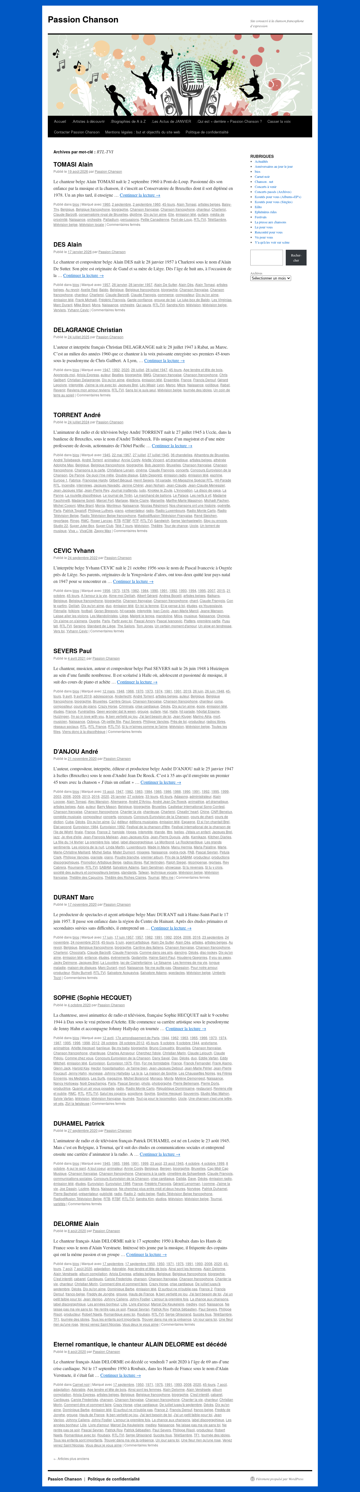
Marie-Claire (139, 500)
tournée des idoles (197, 389)
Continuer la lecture (140, 195)
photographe (162, 1083)
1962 (175, 1037)
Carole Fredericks (118, 1278)
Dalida (181, 1178)
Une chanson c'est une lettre (210, 1098)
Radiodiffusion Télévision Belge (77, 1198)
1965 (194, 1037)
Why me (167, 877)
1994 (192, 590)
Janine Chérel (132, 485)
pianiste (97, 857)
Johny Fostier (140, 1298)
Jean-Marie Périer (198, 1068)
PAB (191, 852)
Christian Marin (174, 1052)
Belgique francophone (93, 209)
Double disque (127, 475)
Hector (96, 1068)
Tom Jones (144, 625)
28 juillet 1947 (156, 369)
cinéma (141, 469)
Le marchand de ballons (152, 495)
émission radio (175, 475)
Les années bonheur (103, 1304)
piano (119, 510)
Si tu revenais (193, 867)
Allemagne (119, 801)
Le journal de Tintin (117, 495)
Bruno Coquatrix (161, 1047)
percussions (129, 219)
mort (216, 716)
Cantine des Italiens (148, 947)
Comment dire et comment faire (123, 1283)
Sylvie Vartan (63, 1098)
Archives (256, 273)
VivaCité (86, 530)
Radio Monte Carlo (201, 510)
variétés (59, 1203)
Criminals (126, 706)
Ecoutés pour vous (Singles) (273, 201)
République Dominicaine (175, 1088)
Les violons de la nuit (88, 846)
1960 (106, 204)
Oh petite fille (111, 721)
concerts (182, 469)
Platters (189, 620)
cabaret (80, 1278)
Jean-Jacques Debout (166, 1068)
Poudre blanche (127, 857)
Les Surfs (98, 1078)
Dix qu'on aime (155, 214)
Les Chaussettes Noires (197, 1073)
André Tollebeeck (66, 459)
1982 (135, 590)
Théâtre (157, 525)
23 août (156, 1163)
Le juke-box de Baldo (193, 299)
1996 (76, 1042)
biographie (120, 209)
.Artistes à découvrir (88, 121)
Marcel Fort (105, 500)
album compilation (93, 1273)
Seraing (79, 625)
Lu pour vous (264, 227)
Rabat (225, 384)
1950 (161, 1263)
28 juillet (137, 369)
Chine (204, 811)
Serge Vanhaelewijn (186, 520)
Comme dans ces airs (156, 952)
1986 (167, 791)
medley (191, 1304)
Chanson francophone (178, 209)
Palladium (111, 219)
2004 (177, 937)
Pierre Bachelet (65, 1193)
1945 (106, 454)
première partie (208, 620)
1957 (106, 284)
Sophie (149, 1093)
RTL (83, 726)
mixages (143, 852)
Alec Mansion (98, 801)
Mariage (121, 500)
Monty (168, 1078)
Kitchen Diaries (219, 836)
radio (150, 510)
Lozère (83, 1188)
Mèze (181, 384)
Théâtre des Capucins (86, 877)
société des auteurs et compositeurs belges (86, 872)
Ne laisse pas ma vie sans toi (198, 1424)
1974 (159, 691)
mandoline (164, 615)
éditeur (122, 821)
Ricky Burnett (81, 972)
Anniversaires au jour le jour (274, 166)
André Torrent (92, 459)
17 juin (107, 937)
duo (109, 605)
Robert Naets (92, 1314)
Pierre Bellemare (186, 1083)
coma (218, 701)
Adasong (181, 796)
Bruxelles (173, 464)
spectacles (176, 972)
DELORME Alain (76, 1223)
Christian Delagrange (83, 379)
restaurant (204, 1088)
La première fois (97, 841)
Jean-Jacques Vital (68, 490)
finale (79, 831)
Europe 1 (60, 480)
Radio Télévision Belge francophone (108, 515)
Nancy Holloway (65, 1083)
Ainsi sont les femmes (185, 1268)
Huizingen (61, 716)
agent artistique (137, 942)
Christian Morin (86, 1283)
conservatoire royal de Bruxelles (103, 214)
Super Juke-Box (82, 525)
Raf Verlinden (154, 862)
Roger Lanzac (101, 520)
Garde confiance (139, 299)
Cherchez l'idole (148, 1052)
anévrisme (209, 1042)
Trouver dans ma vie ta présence (167, 1319)
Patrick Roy (159, 1309)
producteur (196, 721)
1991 (164, 590)
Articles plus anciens (71, 1458)
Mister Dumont (124, 852)
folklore (74, 610)
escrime (216, 475)
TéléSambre (217, 219)
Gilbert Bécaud (120, 480)
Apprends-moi (64, 374)
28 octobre (109, 1042)
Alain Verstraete (65, 1273)
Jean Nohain (155, 485)
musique (190, 615)
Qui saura (143, 304)
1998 (86, 1042)
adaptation (102, 1268)
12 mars (108, 691)
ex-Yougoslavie (210, 605)
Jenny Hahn (77, 1073)
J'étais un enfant (198, 831)
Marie (222, 846)
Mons (96, 304)
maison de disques (82, 967)
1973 (116, 590)
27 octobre (135, 796)
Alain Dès (186, 284)
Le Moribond (164, 841)
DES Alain (67, 244)
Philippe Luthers (100, 510)
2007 (211, 590)
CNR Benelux (221, 811)
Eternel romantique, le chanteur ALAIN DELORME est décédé (140, 1344)
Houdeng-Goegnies (192, 957)
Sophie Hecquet (169, 1093)
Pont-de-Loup (181, 219)
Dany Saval (161, 1057)
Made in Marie (159, 846)
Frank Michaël (86, 299)
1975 (180, 1263)
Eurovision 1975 (119, 1062)
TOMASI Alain (73, 164)
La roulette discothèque (83, 495)
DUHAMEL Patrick (79, 1123)
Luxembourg (136, 846)
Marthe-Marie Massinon (184, 500)
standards (128, 872)
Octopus (93, 721)
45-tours (168, 204)
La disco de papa (207, 490)
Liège (124, 615)
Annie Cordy (130, 459)
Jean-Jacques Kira (134, 836)
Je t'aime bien (136, 1068)
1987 (57, 1042)
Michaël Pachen (216, 500)
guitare (203, 214)
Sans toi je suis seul (140, 389)
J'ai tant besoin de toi (155, 716)
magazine (114, 1078)
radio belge (146, 1193)
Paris (57, 510)
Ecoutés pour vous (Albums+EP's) (278, 196)
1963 (184, 1037)
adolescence (103, 696)
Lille (124, 1304)
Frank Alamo (222, 1062)
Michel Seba (101, 852)
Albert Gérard (147, 595)
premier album (152, 857)
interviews (84, 485)
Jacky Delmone (65, 962)
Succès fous (202, 1314)
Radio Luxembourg (170, 510)
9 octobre (167, 1042)
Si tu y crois (213, 867)
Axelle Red (89, 289)
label (115, 841)
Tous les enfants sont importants (115, 1319)
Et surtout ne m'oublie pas (177, 1288)
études (192, 605)
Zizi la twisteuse (77, 1103)
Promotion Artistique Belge (101, 862)
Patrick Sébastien (183, 1309)
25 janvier (118, 796)
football (87, 610)
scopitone (135, 1093)
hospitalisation (113, 1068)
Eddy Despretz (151, 475)
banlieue (103, 1047)
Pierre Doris (210, 1083)
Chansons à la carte (90, 469)
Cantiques (95, 1278)
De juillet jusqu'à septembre (180, 1404)
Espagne (188, 821)
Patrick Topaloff (74, 510)
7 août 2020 (83, 1268)
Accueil (60, 121)
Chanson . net (264, 181)
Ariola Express (88, 374)
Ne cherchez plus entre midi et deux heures (152, 1188)
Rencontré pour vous (269, 232)
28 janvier (119, 284)
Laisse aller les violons (70, 615)
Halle (174, 711)
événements (120, 957)
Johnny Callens (116, 1298)
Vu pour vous (264, 237)
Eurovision (97, 1062)
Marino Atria (202, 716)
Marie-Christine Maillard (71, 852)
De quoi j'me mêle (100, 475)
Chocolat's (77, 952)
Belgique (67, 209)
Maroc (171, 384)
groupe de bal (165, 299)
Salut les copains (113, 1093)
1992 (116, 369)
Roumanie (76, 867)
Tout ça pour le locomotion (156, 1098)
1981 (168, 691)
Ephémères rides (266, 212)
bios (76, 204)
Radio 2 (130, 1193)
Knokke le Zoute (160, 490)
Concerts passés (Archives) (273, 191)
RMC (85, 520)
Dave (192, 1178)
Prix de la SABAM (178, 857)
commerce (166, 294)
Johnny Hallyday (117, 1073)
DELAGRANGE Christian (87, 329)
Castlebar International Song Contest (196, 806)
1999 (225, 791)
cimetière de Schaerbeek (186, 1173)
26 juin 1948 (214, 691)
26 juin (198, 691)
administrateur (200, 796)
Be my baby (120, 1047)
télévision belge (65, 224)
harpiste (118, 831)
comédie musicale (67, 816)
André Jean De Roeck (169, 801)
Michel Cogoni (64, 505)
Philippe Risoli (184, 1429)
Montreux (114, 505)
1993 (183, 590)
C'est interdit (62, 1278)
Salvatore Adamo (126, 867)
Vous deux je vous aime (140, 1324)
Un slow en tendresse (214, 625)
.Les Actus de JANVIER (171, 121)
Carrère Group (120, 701)
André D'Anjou (140, 801)
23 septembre (212, 937)
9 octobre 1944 (187, 1042)
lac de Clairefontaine (136, 962)
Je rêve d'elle (71, 836)
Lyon (160, 384)
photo (145, 1083)
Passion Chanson (83, 19)
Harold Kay (80, 1068)
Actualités (261, 161)
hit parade (163, 480)
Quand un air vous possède (93, 1088)
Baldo (103, 289)
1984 (144, 590)
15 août (108, 791)
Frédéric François (112, 299)
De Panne (77, 475)
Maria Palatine (205, 846)
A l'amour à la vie (94, 595)
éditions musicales (143, 821)
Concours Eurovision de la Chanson (161, 816)
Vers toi (59, 630)
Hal (165, 711)
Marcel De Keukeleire (167, 1304)
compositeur (185, 294)
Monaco (156, 1078)
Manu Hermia (181, 846)
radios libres (215, 721)
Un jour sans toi (205, 1319)
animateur (112, 459)
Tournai (153, 877)
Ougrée (94, 620)
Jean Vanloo (92, 1298)
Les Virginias (221, 299)
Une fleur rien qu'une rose (201, 1440)
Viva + (73, 530)
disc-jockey (208, 952)
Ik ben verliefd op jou (122, 716)
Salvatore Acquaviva (123, 972)
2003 (57, 796)
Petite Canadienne (155, 219)
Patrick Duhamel (214, 1188)
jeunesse (96, 1073)
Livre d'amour (139, 1304)
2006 (67, 796)
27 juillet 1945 (158, 454)
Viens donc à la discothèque (83, 731)
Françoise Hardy (94, 480)
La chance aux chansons (209, 1298)
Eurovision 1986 (117, 1183)
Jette (185, 836)
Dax (175, 1057)
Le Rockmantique (189, 841)
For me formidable (156, 1062)
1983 (139, 791)
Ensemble (171, 379)
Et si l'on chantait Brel (213, 821)
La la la (137, 1073)
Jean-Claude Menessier (206, 485)
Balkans (213, 595)
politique (212, 384)
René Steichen (205, 515)
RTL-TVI (200, 219)
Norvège (193, 1188)
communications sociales (72, 1178)
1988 (177, 791)
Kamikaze (198, 836)
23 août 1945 (173, 1163)
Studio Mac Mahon (215, 1093)
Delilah (74, 605)
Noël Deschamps (93, 1083)
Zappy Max (102, 530)
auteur (105, 374)
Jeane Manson (211, 610)
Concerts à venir (265, 186)
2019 (187, 691)
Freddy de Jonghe (100, 1293)
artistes (197, 942)
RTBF (126, 520)
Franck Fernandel (197, 1062)
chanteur (203, 209)
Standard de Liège (101, 625)
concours (125, 816)
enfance (91, 957)
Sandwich (161, 520)
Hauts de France (141, 1293)
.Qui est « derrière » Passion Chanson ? (229, 121)
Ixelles (179, 831)
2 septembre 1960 (147, 204)
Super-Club (104, 525)
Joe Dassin (68, 1188)
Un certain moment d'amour (176, 625)
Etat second (62, 826)
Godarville (139, 957)
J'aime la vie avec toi (100, 384)
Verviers (59, 309)
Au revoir (72, 289)
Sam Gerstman (152, 867)
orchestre (94, 219)
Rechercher (296, 257)
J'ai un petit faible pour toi (193, 1414)
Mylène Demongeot (190, 1078)
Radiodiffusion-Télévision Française (165, 515)
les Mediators (79, 1078)
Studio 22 (60, 525)
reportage (60, 520)
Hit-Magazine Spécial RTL (193, 480)
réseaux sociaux (65, 726)
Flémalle (60, 610)
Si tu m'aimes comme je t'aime (145, 726)
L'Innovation (183, 490)
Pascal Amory (144, 620)
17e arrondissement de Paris (137, 1037)
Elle (171, 214)
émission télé (186, 214)
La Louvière (109, 962)
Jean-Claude (176, 485)
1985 (158, 791)
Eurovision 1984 (85, 826)
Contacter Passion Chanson (77, 132)
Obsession (181, 967)
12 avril (108, 1037)
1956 (106, 590)
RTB (117, 520)
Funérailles (86, 711)
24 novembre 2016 (85, 942)
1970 (139, 691)
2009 (76, 796)
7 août (67, 1268)
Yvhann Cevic (78, 309)
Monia (100, 505)
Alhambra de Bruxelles (211, 454)
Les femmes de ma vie (190, 962)
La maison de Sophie (160, 1073)
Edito (258, 207)
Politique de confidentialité (207, 132)
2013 (86, 796)
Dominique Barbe (120, 1288)
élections (133, 379)
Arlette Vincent (153, 459)
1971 (170, 1263)
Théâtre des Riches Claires (125, 877)
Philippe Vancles (156, 721)
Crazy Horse (107, 706)
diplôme (136, 214)
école (201, 706)
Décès (165, 706)
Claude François (143, 294)
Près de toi (178, 721)
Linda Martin (115, 846)
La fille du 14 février (68, 841)
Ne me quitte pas (158, 967)
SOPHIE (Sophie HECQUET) (92, 997)
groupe (143, 711)
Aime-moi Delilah (122, 595)
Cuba (69, 821)
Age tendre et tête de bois (202, 369)
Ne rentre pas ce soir (110, 1309)
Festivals (261, 217)
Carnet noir (81, 1384)
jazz (56, 836)
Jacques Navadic (107, 485)
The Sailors (126, 625)
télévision (193, 304)
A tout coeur (96, 1168)
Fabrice (75, 480)
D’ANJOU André (75, 751)
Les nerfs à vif (200, 495)
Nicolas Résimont (154, 505)
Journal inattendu (124, 490)
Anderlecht (123, 696)
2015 (221, 590)
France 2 (104, 831)
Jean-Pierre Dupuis (165, 836)
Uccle (194, 525)
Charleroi (219, 209)
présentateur (134, 510)
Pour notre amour (204, 967)
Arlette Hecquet (83, 1047)
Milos (178, 615)
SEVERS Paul (72, 650)
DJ (113, 821)
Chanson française (144, 209)
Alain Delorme (214, 1268)
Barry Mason (106, 806)
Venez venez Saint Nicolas (100, 1324)
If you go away (220, 957)
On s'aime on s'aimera (70, 620)
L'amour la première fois (170, 1298)
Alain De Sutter (165, 284)
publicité (106, 1193)
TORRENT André (77, 414)
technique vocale (164, 872)
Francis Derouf (204, 379)
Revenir (59, 389)
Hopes (131, 831)
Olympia (223, 615)
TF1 (56, 1319)
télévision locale (91, 224)
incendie (68, 485)
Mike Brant (82, 304)
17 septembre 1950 (140, 1263)
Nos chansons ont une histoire (192, 505)
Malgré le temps (142, 615)
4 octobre (192, 1163)
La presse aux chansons (270, 222)
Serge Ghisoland (178, 1314)
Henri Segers (144, 480)
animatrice (196, 801)
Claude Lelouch (200, 1052)
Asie (80, 806)
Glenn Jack (62, 1068)
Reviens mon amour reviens (88, 389)
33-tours (151, 796)
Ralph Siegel (176, 862)
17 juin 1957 (124, 937)
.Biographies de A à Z (128, 121)
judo (142, 490)
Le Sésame (162, 962)
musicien (60, 721)
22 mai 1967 (121, 454)
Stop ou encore (215, 520)
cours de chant (202, 816)
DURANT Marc (73, 897)
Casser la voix (279, 121)
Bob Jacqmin (155, 464)
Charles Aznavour (120, 1052)
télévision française (106, 1098)
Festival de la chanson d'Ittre (148, 826)
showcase (173, 867)
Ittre (169, 831)
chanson (140, 1278)
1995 (202, 590)
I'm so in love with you (87, 716)
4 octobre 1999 (212, 1163)
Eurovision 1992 (112, 826)
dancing (180, 952)
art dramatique (177, 459)
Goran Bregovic (106, 610)
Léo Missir (147, 384)
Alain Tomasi (186, 204)
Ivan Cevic (161, 610)
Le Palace (180, 495)
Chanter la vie (130, 811)
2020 (125, 369)
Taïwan (143, 872)
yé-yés (58, 1103)
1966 (130, 691)
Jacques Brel (128, 384)
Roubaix (143, 1314)
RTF (135, 520)
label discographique (137, 841)
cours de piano (85, 706)
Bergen (165, 1168)
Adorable (119, 1268)
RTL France (97, 726)
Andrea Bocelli (170, 595)
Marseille (157, 500)
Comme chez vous (79, 1057)
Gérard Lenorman (186, 1183)
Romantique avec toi (119, 1314)
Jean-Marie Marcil (185, 610)
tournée (128, 1098)
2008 (208, 1263)
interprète (76, 384)
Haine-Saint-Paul (162, 957)
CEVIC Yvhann (73, 550)
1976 (125, 590)
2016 (96, 796)
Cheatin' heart (187, 811)
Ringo (74, 520)
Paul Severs (132, 721)
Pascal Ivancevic (169, 620)
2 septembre (121, 204)
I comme (208, 1183)
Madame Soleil (83, 500)
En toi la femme (147, 605)
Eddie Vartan (208, 1057)
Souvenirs (191, 1093)
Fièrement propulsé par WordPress (279, 1479)
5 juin (120, 942)
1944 (165, 1037)
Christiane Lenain (120, 469)
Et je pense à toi (173, 605)
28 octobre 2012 (131, 1042)
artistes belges (209, 204)
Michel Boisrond (136, 1078)
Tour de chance (176, 525)
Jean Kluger (182, 716)
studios (161, 1198)
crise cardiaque (147, 706)
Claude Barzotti (65, 214)
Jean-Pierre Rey (96, 490)
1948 (120, 691)
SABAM (105, 867)
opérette (223, 505)
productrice (62, 1088)
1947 (106, 369)
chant (194, 600)
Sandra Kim (175, 304)
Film (137, 1062)
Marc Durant (62, 304)
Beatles (117, 374)
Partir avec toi (122, 620)
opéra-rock (177, 852)
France (186, 379)
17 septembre (112, 1263)
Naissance (77, 219)
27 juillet (139, 454)
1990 (154, 590)
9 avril (67, 696)
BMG (147, 374)
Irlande (159, 831)
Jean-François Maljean (100, 836)
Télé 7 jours (124, 525)
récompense (197, 862)
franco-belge (75, 1293)
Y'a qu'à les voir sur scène (272, 242)
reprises (215, 862)
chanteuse (151, 811)
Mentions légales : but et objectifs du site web (142, 132)
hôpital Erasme (208, 711)
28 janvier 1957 (140, 284)
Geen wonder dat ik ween (116, 711)
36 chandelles (181, 454)
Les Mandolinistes (104, 615)
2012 (96, 1042)
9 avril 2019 (83, 696)
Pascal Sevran (207, 852)
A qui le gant (76, 1168)
